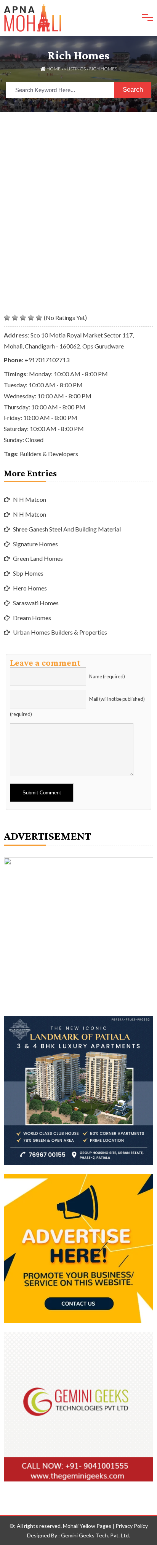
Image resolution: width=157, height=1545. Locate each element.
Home (53, 69)
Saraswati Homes (36, 602)
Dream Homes (32, 617)
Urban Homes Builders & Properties (60, 632)
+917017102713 (46, 359)
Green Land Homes (38, 558)
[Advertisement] (78, 194)
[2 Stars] (15, 318)
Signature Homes (35, 543)
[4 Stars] (31, 318)
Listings (76, 69)
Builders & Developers (49, 453)
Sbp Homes (28, 573)
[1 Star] (7, 318)
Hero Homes (30, 588)
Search (133, 89)
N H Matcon (29, 499)
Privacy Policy (131, 1526)
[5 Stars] (39, 318)
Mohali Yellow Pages (87, 1526)
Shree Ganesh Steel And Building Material (67, 529)
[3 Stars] (23, 318)
